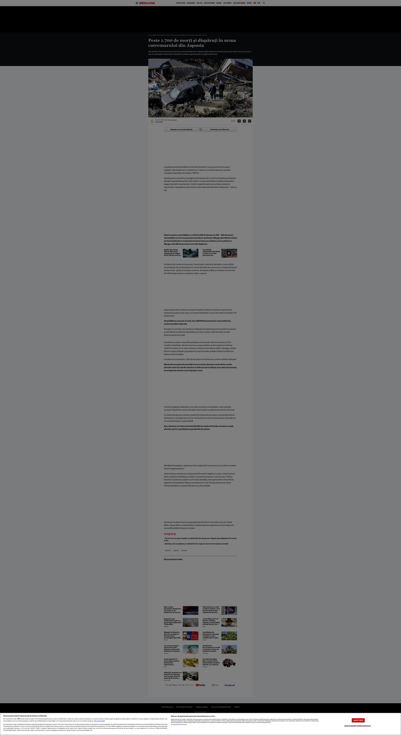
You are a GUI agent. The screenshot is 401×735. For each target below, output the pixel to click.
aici (20, 728)
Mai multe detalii (99, 721)
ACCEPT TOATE (358, 720)
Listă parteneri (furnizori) (179, 724)
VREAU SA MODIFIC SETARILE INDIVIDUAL (357, 726)
